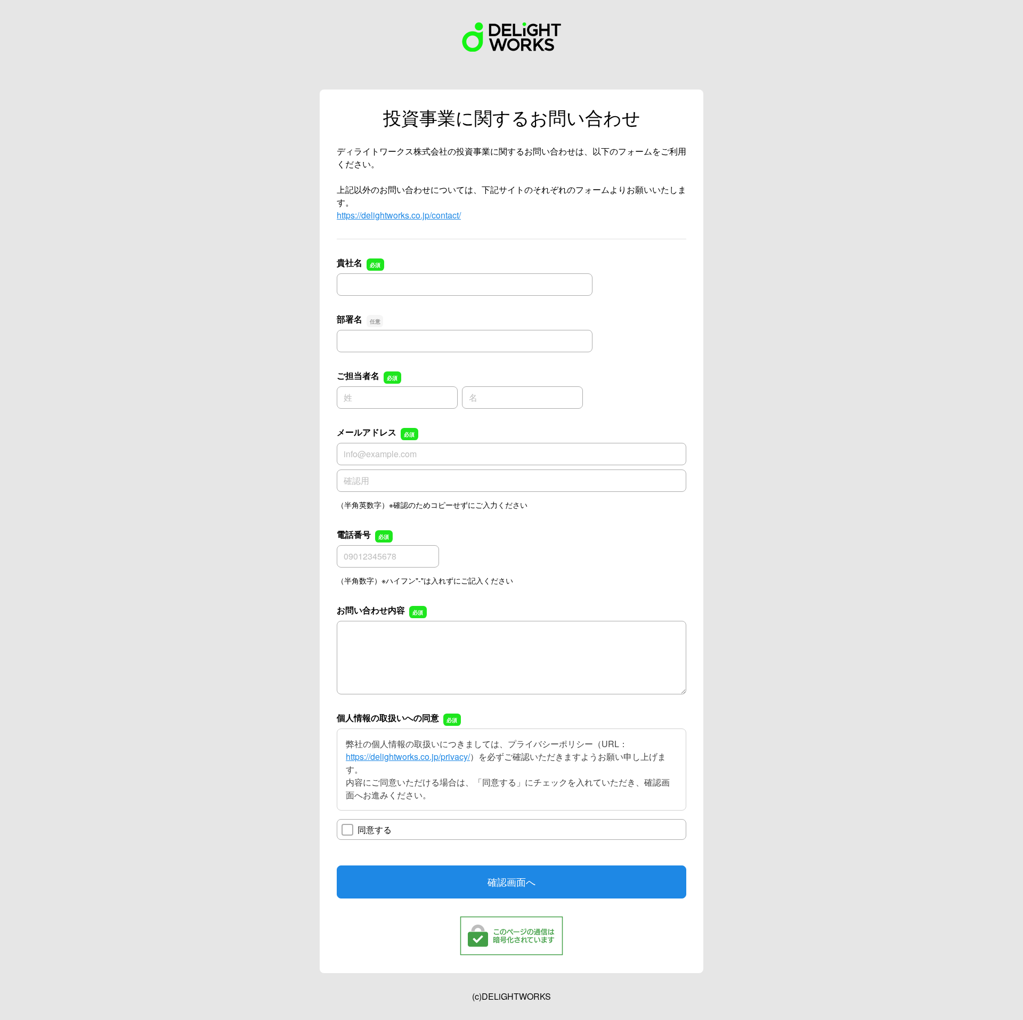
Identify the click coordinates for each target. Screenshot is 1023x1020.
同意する (375, 829)
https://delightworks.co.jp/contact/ (399, 215)
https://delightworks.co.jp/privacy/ (408, 756)
